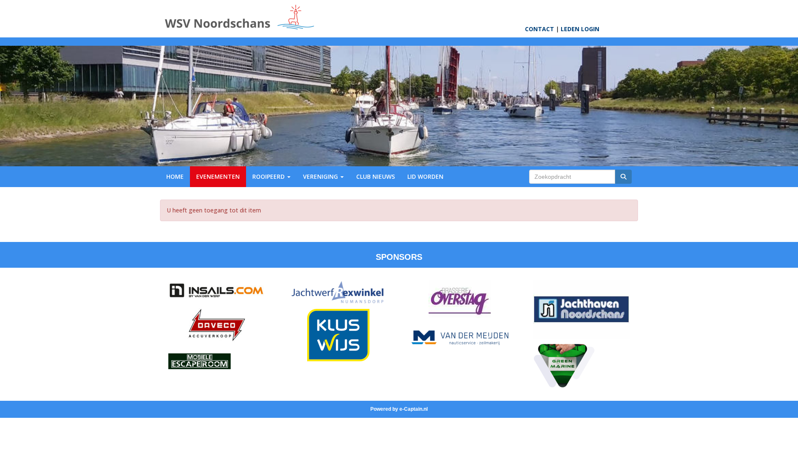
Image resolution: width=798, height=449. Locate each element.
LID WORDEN (425, 176)
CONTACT (539, 29)
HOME (175, 176)
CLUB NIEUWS (375, 176)
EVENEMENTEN (218, 176)
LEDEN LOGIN (580, 29)
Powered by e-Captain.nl (399, 409)
